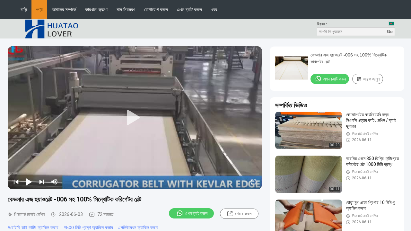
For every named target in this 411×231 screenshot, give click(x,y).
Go (390, 31)
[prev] (16, 181)
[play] (135, 118)
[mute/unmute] (54, 181)
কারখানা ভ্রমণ (96, 9)
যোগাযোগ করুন (156, 9)
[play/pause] (28, 181)
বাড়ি (24, 9)
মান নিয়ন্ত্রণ (126, 9)
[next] (41, 181)
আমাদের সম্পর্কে (64, 9)
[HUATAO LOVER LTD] (51, 28)
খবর (214, 9)
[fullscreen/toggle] (253, 181)
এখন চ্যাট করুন (189, 9)
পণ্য (39, 9)
